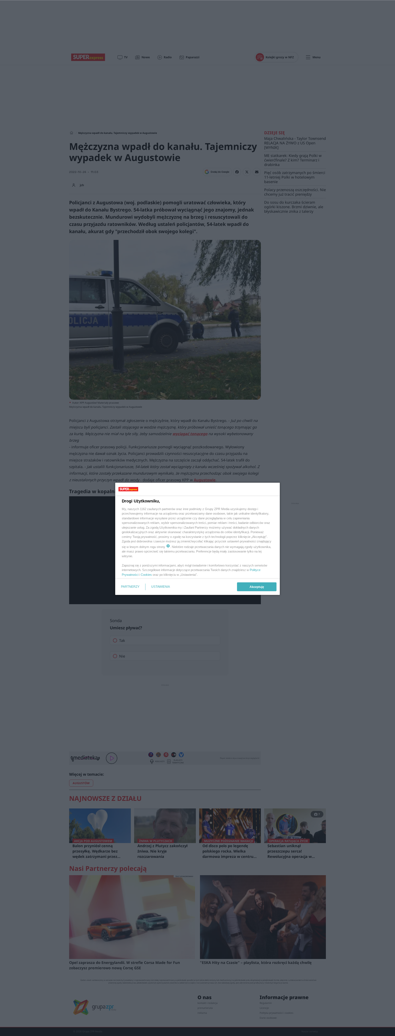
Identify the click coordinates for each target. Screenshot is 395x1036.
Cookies (146, 574)
